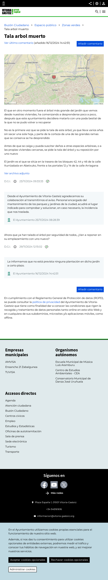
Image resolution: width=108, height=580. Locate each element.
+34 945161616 (54, 509)
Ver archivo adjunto (16, 173)
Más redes (57, 493)
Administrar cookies (22, 569)
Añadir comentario (90, 43)
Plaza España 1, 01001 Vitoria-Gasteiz (55, 502)
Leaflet (96, 104)
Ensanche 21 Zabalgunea (21, 367)
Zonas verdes (71, 25)
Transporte (12, 451)
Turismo (10, 446)
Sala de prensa (14, 436)
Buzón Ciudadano (16, 25)
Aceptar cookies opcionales (27, 559)
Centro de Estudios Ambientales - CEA (67, 372)
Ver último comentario (18, 42)
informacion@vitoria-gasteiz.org (55, 516)
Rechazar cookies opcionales (69, 559)
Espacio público (45, 25)
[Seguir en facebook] (44, 484)
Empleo (10, 421)
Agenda (10, 400)
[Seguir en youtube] (54, 484)
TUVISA (10, 372)
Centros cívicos (15, 415)
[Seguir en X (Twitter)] (63, 484)
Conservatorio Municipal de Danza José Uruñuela (73, 380)
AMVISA (10, 361)
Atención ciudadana (18, 405)
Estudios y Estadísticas (20, 426)
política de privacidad (46, 302)
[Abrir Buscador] (98, 11)
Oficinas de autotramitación (23, 431)
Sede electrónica (16, 441)
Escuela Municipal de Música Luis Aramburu (74, 363)
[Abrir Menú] (104, 11)
